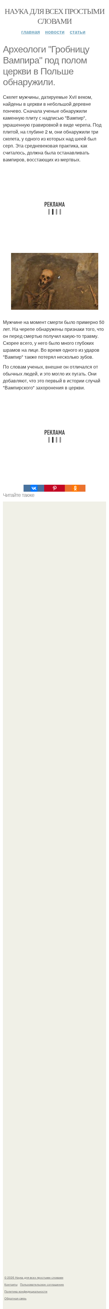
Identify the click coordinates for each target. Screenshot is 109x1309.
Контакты (10, 1284)
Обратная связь (15, 1298)
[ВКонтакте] (34, 488)
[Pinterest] (54, 488)
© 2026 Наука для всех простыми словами (33, 1277)
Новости (55, 31)
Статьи (77, 31)
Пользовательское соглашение (42, 1284)
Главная (30, 31)
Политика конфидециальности (25, 1291)
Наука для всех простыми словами (54, 16)
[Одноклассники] (75, 488)
